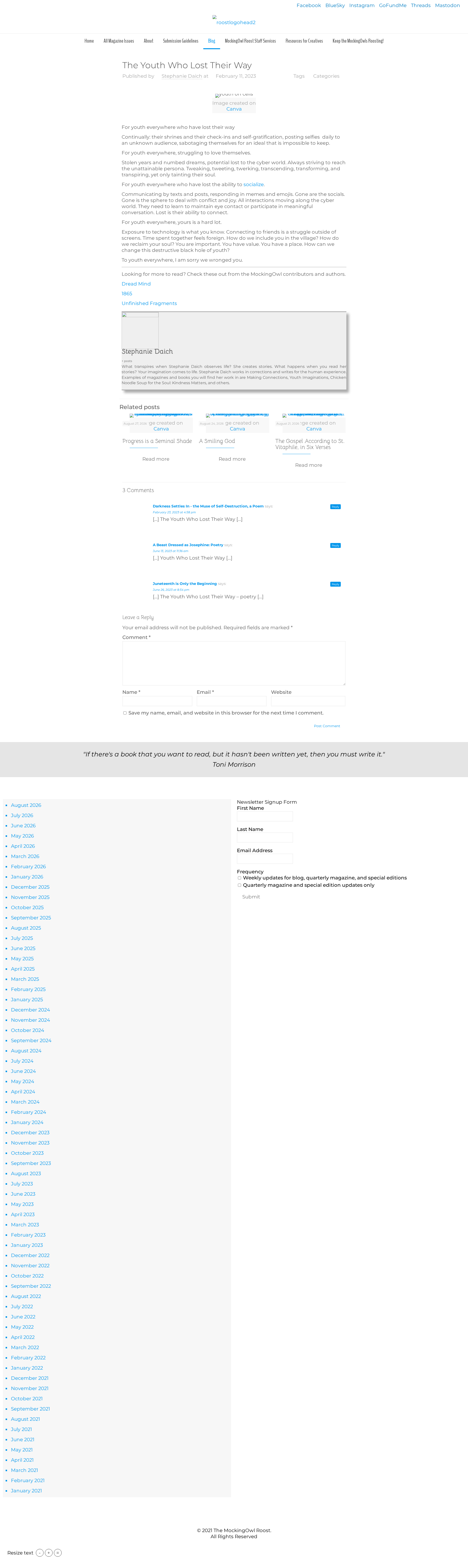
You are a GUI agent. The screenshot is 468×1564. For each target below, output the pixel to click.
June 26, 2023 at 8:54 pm (171, 589)
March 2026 (25, 856)
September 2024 (31, 1040)
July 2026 (22, 815)
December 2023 (30, 1132)
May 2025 (22, 959)
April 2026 (23, 846)
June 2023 (23, 1194)
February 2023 (28, 1235)
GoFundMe (393, 5)
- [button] (40, 1553)
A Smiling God (217, 441)
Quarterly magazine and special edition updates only (308, 885)
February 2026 (28, 866)
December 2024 (30, 1010)
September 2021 (30, 1409)
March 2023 (25, 1225)
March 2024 (25, 1102)
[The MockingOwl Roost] (234, 22)
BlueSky (335, 5)
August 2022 (26, 1296)
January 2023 (27, 1245)
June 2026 (23, 826)
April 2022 (23, 1337)
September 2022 (31, 1286)
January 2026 (27, 877)
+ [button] (48, 1553)
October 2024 (27, 1030)
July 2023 (22, 1184)
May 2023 (22, 1204)
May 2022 (22, 1327)
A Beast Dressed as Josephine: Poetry (188, 545)
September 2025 (31, 918)
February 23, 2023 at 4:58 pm (174, 512)
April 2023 (23, 1214)
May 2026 (22, 836)
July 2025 (22, 938)
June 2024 (23, 1071)
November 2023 (30, 1143)
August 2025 (26, 928)
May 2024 (22, 1081)
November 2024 (30, 1020)
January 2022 (27, 1368)
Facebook (309, 5)
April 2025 (23, 969)
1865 (127, 293)
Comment (136, 637)
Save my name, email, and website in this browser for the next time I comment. (226, 713)
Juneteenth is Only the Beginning (185, 583)
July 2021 (21, 1429)
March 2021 (24, 1470)
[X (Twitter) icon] (231, 1546)
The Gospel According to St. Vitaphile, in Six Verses (310, 444)
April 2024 (23, 1092)
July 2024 (22, 1061)
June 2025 (23, 948)
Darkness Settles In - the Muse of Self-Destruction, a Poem (208, 506)
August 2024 (26, 1051)
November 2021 (30, 1388)
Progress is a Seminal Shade (157, 441)
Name (131, 692)
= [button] (57, 1553)
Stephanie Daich (182, 76)
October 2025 (27, 907)
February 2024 (28, 1112)
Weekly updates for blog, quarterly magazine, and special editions (324, 878)
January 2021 (26, 1491)
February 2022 (28, 1358)
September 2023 (31, 1163)
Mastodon (447, 5)
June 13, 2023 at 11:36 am (170, 551)
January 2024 (27, 1122)
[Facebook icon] (226, 1546)
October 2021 (27, 1399)
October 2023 (27, 1153)
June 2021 (22, 1439)
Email (205, 692)
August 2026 (26, 805)
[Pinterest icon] (236, 1546)
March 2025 (25, 979)
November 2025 (30, 897)
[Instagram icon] (242, 1546)
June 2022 (23, 1317)
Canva (234, 109)
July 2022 (22, 1306)
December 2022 (30, 1255)
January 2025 (27, 999)
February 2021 (28, 1480)
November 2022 (30, 1265)
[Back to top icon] (234, 1520)
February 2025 (28, 989)
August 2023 (26, 1173)
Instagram (362, 5)
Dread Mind (136, 284)
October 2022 (27, 1276)
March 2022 (25, 1347)
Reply (335, 506)
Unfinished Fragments (149, 303)
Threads (421, 5)
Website (281, 692)
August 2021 (25, 1419)
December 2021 (30, 1378)
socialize (253, 184)
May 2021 (22, 1450)
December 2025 (30, 887)
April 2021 (22, 1460)
